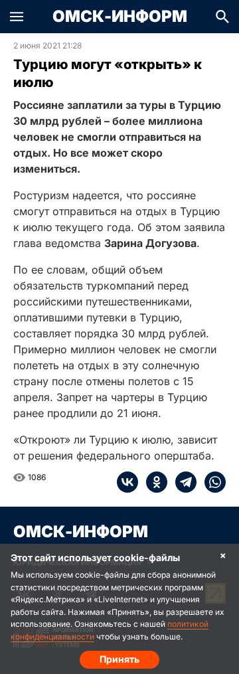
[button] (16, 16)
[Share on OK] (152, 482)
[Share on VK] (127, 482)
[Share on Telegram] (182, 482)
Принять (119, 659)
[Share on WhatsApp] (211, 482)
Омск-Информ (119, 16)
